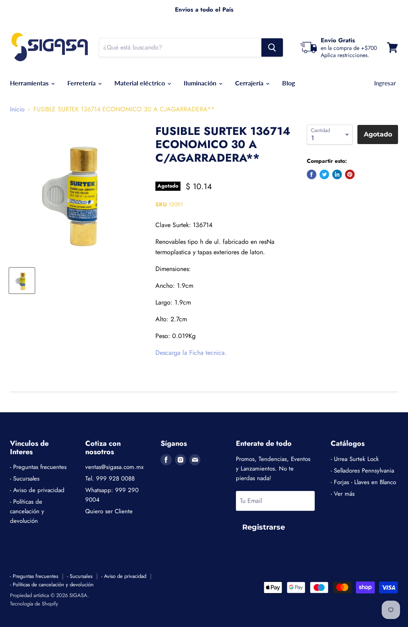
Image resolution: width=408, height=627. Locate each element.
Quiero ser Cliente (109, 511)
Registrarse (263, 527)
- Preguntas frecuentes (38, 467)
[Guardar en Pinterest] (350, 174)
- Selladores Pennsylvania (362, 470)
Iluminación (201, 83)
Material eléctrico (140, 83)
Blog (288, 83)
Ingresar (385, 83)
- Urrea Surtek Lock (355, 459)
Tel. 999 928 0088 (110, 478)
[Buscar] (272, 47)
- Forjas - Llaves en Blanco (363, 482)
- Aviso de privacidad (37, 490)
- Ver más (343, 493)
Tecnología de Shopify (34, 603)
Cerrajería (250, 83)
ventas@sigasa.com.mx (114, 467)
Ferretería (82, 83)
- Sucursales (24, 478)
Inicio (17, 109)
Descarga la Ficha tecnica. (191, 352)
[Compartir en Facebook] (311, 174)
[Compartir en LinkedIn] (337, 174)
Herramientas (30, 83)
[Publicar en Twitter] (324, 174)
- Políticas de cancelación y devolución (27, 511)
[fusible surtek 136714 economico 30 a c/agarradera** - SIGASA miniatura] (22, 280)
